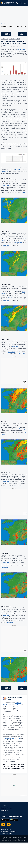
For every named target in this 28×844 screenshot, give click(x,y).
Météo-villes (4, 810)
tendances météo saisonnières (11, 738)
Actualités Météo (11, 24)
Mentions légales (6, 829)
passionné (19, 704)
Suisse (10, 169)
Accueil (3, 24)
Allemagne (5, 171)
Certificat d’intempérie (7, 808)
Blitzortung (6, 185)
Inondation (11, 38)
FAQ (2, 813)
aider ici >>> (11, 770)
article (23, 192)
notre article (21, 49)
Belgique (17, 169)
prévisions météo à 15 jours (10, 731)
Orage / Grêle (5, 38)
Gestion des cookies (6, 833)
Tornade (18, 38)
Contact (3, 805)
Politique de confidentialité (8, 831)
